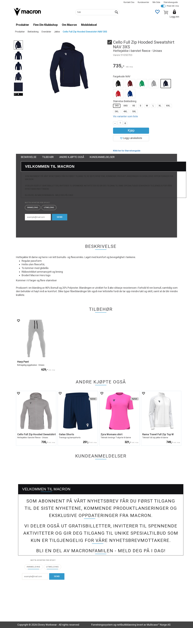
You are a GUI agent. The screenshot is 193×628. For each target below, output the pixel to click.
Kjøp (131, 130)
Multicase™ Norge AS (159, 624)
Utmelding (49, 207)
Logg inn (174, 16)
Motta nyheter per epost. (37, 203)
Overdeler (46, 31)
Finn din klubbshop (45, 24)
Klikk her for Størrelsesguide (126, 151)
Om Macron (69, 24)
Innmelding (32, 207)
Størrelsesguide (171, 2)
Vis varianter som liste (125, 116)
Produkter (22, 24)
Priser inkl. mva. (173, 6)
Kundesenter (143, 2)
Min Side (156, 2)
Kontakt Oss (129, 2)
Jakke (57, 31)
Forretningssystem (102, 624)
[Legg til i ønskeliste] (18, 320)
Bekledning (33, 31)
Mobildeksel (89, 24)
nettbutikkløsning (126, 624)
